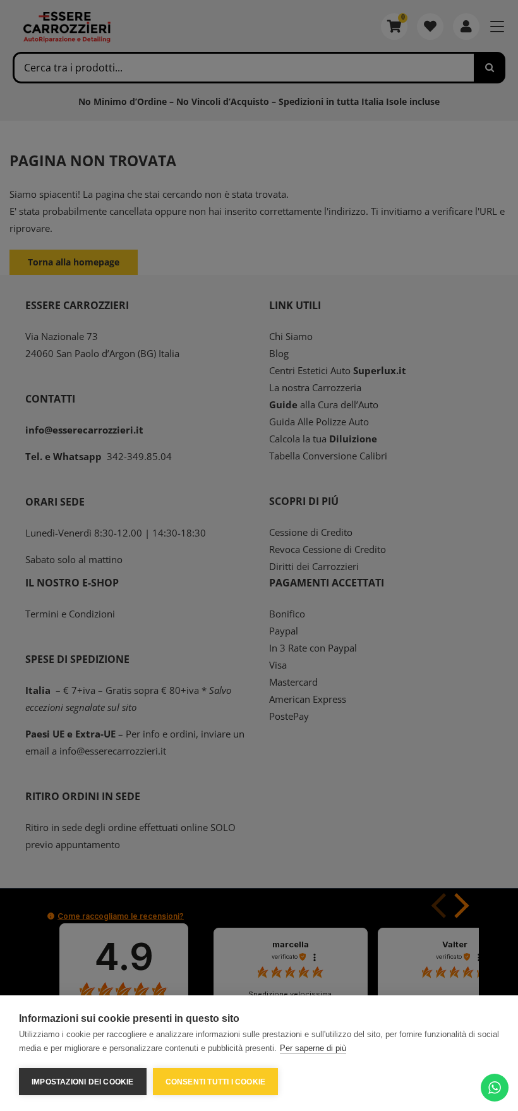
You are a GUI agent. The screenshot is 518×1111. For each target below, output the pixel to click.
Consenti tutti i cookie (216, 1082)
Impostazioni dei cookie (83, 1082)
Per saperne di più (313, 1048)
